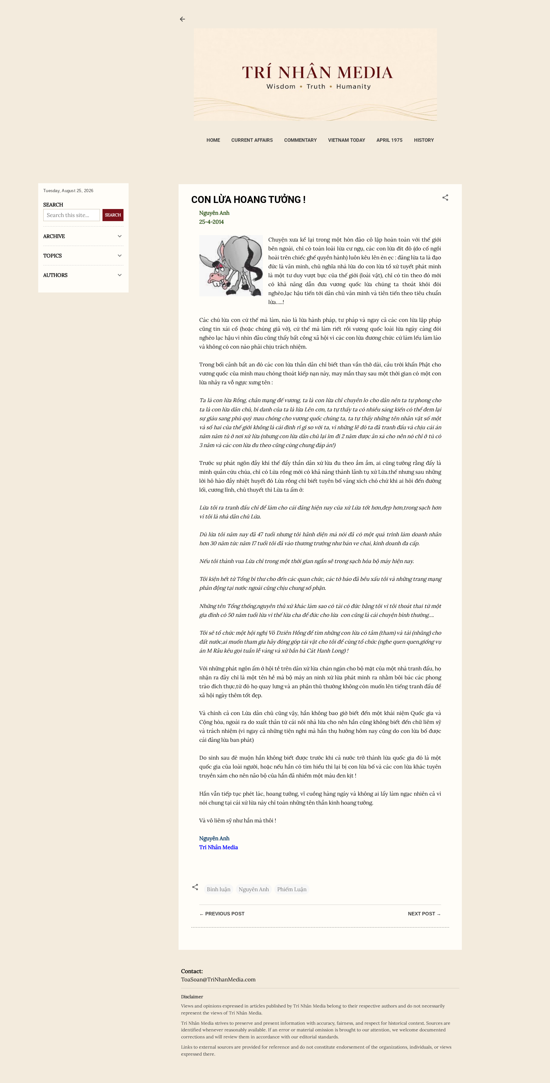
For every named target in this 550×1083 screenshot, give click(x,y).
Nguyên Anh (254, 889)
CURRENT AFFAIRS (252, 140)
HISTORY (424, 140)
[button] (445, 198)
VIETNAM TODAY (346, 140)
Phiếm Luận (292, 889)
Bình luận (218, 889)
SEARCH (113, 215)
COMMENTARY (300, 140)
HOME (213, 140)
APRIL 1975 (390, 140)
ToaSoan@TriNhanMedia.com (218, 979)
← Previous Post (221, 913)
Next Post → (424, 913)
